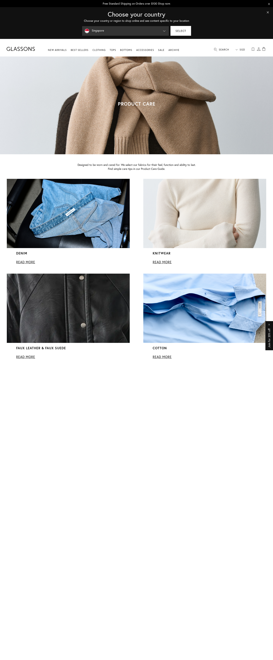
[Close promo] (269, 4)
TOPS (113, 49)
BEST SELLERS (80, 49)
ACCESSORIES (145, 49)
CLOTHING (99, 49)
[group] (136, 3)
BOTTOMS (126, 49)
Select (180, 31)
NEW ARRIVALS (57, 49)
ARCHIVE (173, 49)
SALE (161, 49)
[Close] (268, 12)
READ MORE (25, 262)
